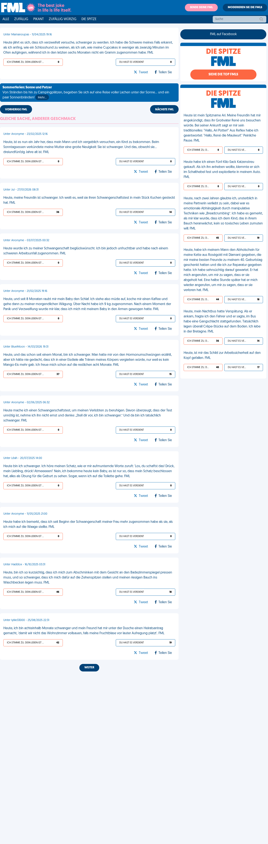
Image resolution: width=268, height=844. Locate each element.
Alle (6, 19)
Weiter (89, 667)
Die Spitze (89, 19)
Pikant (38, 19)
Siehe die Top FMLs (223, 74)
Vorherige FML (16, 109)
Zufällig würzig (62, 19)
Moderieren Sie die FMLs (245, 7)
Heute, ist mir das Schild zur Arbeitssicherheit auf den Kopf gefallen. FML (222, 355)
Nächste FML (164, 109)
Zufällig (21, 19)
